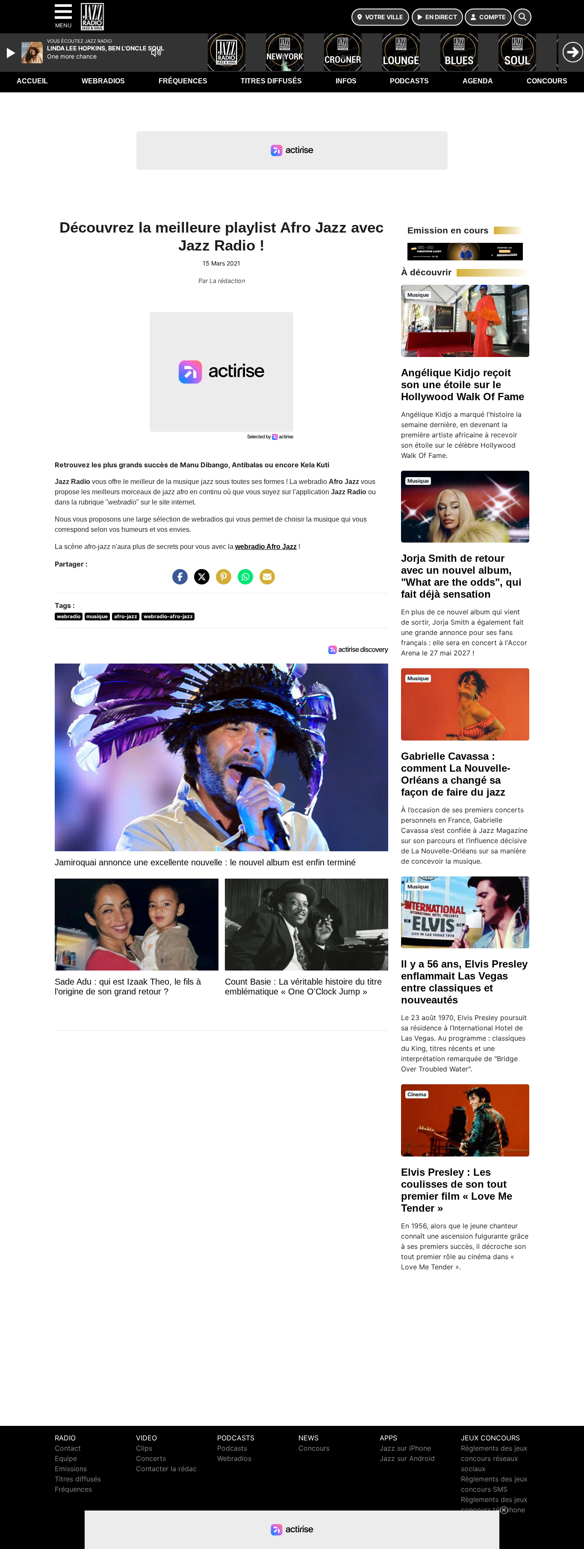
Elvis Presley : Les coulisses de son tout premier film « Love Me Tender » (456, 1190)
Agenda (478, 81)
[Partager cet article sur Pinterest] (221, 581)
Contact (68, 1448)
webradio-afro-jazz (168, 616)
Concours (547, 81)
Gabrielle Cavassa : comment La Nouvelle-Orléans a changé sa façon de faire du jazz (455, 774)
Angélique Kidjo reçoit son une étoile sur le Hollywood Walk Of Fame (462, 384)
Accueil (32, 81)
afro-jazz (125, 616)
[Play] (12, 53)
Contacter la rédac (166, 1468)
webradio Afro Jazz (266, 546)
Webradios (103, 81)
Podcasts (409, 81)
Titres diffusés (271, 81)
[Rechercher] (522, 17)
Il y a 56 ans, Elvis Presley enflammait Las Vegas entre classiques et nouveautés (464, 982)
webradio (68, 616)
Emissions (71, 1468)
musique (97, 616)
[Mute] (156, 52)
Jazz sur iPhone (405, 1448)
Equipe (66, 1458)
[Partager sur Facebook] (178, 581)
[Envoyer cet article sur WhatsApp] (243, 581)
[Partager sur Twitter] (199, 581)
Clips (144, 1448)
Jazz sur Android (407, 1458)
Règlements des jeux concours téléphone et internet (494, 1509)
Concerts (151, 1458)
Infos (346, 81)
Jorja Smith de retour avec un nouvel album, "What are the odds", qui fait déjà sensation (461, 576)
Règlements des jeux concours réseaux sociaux (494, 1458)
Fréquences (183, 81)
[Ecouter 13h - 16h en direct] (465, 251)
